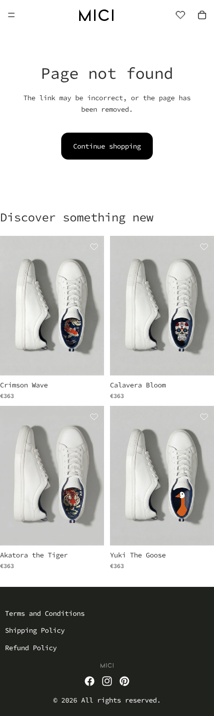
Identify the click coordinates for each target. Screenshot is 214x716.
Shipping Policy (35, 630)
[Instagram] (107, 681)
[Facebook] (90, 681)
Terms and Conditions (45, 613)
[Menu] (11, 14)
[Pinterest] (124, 681)
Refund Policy (31, 647)
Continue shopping (107, 146)
